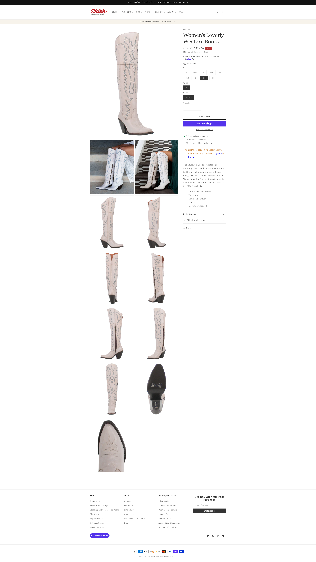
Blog (126, 523)
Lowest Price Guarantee (134, 519)
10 (214, 78)
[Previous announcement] (91, 2)
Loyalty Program (97, 527)
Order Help (95, 501)
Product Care (164, 514)
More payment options (204, 129)
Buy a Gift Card (96, 519)
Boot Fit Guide (164, 519)
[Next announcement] (225, 2)
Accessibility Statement (169, 523)
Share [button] (188, 228)
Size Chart (191, 63)
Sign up (218, 153)
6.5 (196, 73)
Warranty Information (168, 510)
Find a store (129, 510)
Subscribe (209, 511)
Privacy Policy (164, 501)
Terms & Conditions (167, 505)
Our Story (128, 505)
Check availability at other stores (200, 143)
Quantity (186, 103)
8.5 (188, 78)
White (189, 97)
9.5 (204, 78)
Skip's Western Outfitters (154, 556)
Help (92, 495)
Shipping (186, 52)
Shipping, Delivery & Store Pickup (104, 510)
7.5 (213, 73)
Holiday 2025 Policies (167, 527)
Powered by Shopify (170, 556)
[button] (116, 12)
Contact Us (129, 514)
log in (191, 157)
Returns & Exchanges (99, 505)
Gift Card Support (97, 523)
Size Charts (95, 514)
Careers (127, 501)
